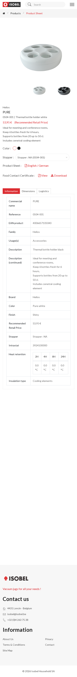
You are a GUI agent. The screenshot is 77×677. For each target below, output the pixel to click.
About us (8, 639)
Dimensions (28, 191)
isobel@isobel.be (16, 614)
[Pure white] (14, 148)
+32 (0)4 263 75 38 (17, 619)
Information (11, 191)
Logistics (44, 191)
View (44, 175)
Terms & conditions (14, 644)
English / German (38, 165)
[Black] (18, 148)
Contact (49, 644)
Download (60, 175)
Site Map (8, 650)
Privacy (49, 639)
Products (15, 13)
